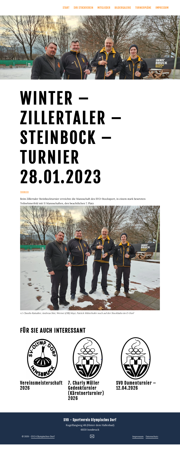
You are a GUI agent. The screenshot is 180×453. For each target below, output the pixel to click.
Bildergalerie (123, 7)
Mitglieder (103, 7)
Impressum (162, 7)
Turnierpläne (143, 7)
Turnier (24, 192)
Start (66, 7)
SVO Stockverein (83, 7)
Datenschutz (152, 436)
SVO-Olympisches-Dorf (43, 436)
